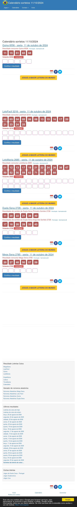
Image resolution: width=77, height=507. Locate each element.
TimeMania (7, 382)
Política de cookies (14, 495)
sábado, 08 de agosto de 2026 (13, 448)
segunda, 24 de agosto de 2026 (13, 417)
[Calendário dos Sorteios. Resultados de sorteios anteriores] (51, 72)
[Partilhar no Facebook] (56, 72)
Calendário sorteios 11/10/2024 (25, 2)
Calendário (15, 8)
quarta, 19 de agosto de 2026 (12, 426)
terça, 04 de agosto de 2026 (12, 458)
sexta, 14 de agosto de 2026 (12, 436)
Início (33, 8)
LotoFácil (6, 369)
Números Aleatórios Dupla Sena (13, 398)
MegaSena (7, 367)
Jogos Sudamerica (9, 476)
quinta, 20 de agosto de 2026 (12, 424)
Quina (5, 371)
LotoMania (6, 374)
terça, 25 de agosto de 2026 (12, 414)
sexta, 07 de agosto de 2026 (12, 450)
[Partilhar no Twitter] (60, 72)
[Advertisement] (38, 25)
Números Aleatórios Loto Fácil (13, 394)
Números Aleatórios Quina (12, 396)
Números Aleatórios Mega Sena (13, 391)
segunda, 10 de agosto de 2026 (13, 446)
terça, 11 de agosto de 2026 (12, 443)
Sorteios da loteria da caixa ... (13, 462)
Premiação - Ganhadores (36, 48)
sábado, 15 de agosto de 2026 (13, 434)
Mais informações (22, 504)
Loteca (5, 380)
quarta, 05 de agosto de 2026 (12, 455)
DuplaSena (7, 377)
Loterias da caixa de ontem (12, 412)
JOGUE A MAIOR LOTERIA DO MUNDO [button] (38, 77)
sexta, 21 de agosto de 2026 (12, 422)
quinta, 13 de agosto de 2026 (12, 438)
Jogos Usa (7, 478)
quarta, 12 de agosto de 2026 (12, 441)
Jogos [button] (6, 8)
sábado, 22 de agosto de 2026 (13, 419)
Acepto (68, 499)
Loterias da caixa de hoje (11, 410)
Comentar (63, 493)
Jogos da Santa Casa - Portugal (13, 473)
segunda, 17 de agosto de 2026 (13, 431)
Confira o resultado (11, 66)
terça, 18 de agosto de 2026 (12, 429)
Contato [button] (24, 8)
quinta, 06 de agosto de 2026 (12, 453)
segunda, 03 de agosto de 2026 (13, 460)
